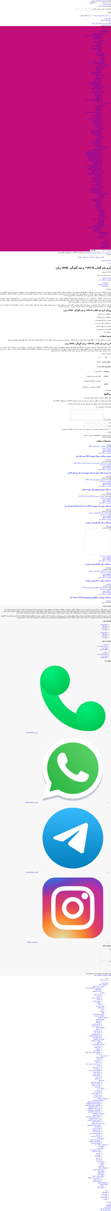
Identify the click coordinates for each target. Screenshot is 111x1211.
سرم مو (98, 207)
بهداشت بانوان (100, 75)
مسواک (98, 97)
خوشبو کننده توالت (95, 188)
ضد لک (99, 114)
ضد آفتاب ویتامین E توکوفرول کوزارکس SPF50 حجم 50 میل (90, 597)
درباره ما (105, 629)
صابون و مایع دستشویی (94, 173)
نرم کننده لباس (96, 170)
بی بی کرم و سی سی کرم (93, 112)
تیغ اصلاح (98, 70)
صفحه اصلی (104, 624)
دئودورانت (98, 135)
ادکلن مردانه (100, 237)
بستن (109, 1203)
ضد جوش (98, 127)
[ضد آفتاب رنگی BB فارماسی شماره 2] (98, 554)
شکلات (99, 50)
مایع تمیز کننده (96, 180)
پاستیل (99, 47)
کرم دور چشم (97, 115)
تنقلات (102, 40)
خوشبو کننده (100, 187)
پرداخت (105, 644)
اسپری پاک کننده (96, 185)
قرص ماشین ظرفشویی (94, 157)
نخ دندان (98, 102)
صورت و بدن (104, 252)
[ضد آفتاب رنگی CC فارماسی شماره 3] (99, 571)
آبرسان (99, 107)
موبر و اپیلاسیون (96, 82)
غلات (102, 60)
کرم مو (98, 208)
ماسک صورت (97, 120)
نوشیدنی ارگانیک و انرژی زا (93, 35)
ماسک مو (98, 205)
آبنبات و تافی (97, 42)
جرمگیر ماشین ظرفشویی (93, 152)
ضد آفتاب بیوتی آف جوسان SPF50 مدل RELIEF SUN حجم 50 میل (88, 506)
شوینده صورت (96, 122)
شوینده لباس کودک (98, 219)
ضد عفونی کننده (96, 142)
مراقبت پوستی (100, 105)
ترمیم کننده (97, 117)
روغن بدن (98, 138)
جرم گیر (98, 183)
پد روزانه (98, 77)
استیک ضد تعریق (96, 132)
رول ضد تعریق (96, 133)
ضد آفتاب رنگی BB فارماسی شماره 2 (98, 564)
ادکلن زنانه (101, 236)
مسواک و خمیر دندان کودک (93, 100)
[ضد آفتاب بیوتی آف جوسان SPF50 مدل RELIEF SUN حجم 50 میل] (95, 496)
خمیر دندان (97, 93)
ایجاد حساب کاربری (102, 6)
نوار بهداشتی (97, 78)
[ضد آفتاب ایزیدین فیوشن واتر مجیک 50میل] (98, 479)
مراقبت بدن (100, 137)
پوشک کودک (100, 224)
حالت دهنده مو (96, 200)
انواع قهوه (98, 37)
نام (109, 422)
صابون (102, 213)
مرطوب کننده (97, 123)
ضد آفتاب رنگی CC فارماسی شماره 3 (98, 581)
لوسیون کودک (97, 230)
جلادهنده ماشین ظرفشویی (93, 154)
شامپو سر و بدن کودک (94, 227)
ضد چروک (98, 125)
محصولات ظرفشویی (98, 149)
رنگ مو (99, 202)
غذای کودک (101, 222)
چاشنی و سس (100, 53)
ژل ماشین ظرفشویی (94, 155)
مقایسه (105, 1199)
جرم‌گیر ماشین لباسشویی (93, 165)
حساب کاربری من (102, 646)
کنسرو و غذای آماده (98, 61)
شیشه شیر (101, 220)
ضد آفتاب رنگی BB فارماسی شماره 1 (98, 523)
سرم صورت (97, 109)
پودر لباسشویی (96, 163)
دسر (103, 57)
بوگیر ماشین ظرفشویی (94, 150)
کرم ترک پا (97, 143)
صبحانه (102, 58)
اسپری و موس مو (95, 199)
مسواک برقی (97, 98)
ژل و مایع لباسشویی (95, 167)
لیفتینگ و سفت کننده (95, 118)
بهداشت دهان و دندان (98, 92)
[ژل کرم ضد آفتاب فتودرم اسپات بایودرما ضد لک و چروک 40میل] (92, 463)
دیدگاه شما (107, 419)
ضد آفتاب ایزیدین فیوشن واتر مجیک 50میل (96, 489)
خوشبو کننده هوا (96, 192)
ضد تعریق (101, 128)
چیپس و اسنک (97, 48)
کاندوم (99, 90)
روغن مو (98, 204)
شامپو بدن (101, 212)
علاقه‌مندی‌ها (104, 649)
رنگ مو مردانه (97, 72)
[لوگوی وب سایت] (106, 1)
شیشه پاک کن (97, 177)
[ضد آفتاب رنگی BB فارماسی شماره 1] (99, 513)
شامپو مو (101, 195)
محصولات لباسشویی (98, 162)
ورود (109, 12)
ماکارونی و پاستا (99, 63)
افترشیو (98, 69)
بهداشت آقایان (100, 67)
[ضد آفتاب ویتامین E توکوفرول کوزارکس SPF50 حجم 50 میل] (96, 587)
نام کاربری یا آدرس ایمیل (101, 9)
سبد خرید (105, 647)
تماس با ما (105, 628)
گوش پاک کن (97, 145)
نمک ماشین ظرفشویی (94, 160)
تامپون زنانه (97, 80)
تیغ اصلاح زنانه (96, 85)
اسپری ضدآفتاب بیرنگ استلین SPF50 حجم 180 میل (93, 456)
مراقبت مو (101, 197)
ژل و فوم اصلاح (96, 73)
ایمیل (109, 426)
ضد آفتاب (98, 110)
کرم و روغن (97, 229)
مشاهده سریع (107, 449)
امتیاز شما (107, 407)
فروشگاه (105, 626)
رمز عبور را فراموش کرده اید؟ (102, 15)
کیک (99, 52)
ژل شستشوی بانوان (95, 83)
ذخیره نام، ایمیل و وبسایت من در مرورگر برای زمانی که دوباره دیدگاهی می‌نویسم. (85, 429)
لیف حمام (101, 215)
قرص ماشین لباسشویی (94, 168)
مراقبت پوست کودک (98, 225)
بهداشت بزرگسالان (98, 87)
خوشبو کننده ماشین (95, 190)
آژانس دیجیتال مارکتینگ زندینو (102, 975)
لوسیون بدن (97, 140)
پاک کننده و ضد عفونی (97, 172)
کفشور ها (98, 175)
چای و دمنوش (97, 38)
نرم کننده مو (100, 210)
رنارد (109, 263)
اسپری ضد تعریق (96, 130)
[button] (105, 464)
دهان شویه (98, 95)
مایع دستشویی (96, 178)
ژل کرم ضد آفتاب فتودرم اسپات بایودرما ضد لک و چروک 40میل (89, 473)
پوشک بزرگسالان (96, 88)
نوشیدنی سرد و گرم (98, 33)
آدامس (99, 43)
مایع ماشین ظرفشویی (94, 159)
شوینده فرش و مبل (95, 182)
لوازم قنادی (100, 55)
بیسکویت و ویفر (96, 45)
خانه (109, 252)
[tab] (105, 283)
